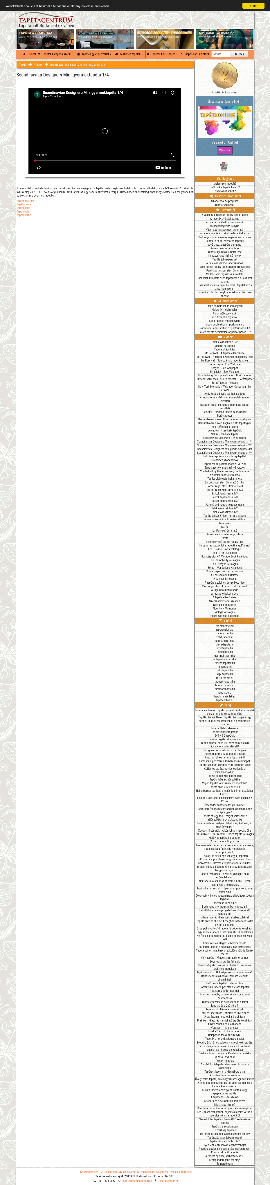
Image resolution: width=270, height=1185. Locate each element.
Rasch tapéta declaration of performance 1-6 (225, 328)
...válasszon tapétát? (224, 183)
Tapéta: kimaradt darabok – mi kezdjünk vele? (224, 765)
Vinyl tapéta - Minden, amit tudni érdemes (225, 957)
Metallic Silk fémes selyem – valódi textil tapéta (224, 1042)
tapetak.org (224, 692)
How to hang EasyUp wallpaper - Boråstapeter (224, 375)
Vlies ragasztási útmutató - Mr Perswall (224, 586)
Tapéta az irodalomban (225, 1126)
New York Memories (224, 608)
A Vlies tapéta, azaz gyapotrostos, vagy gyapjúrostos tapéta (224, 1091)
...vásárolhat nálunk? (225, 191)
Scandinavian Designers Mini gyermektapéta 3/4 (224, 449)
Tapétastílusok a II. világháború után (224, 1071)
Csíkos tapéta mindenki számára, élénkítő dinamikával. (224, 977)
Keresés (239, 54)
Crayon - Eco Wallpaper (224, 368)
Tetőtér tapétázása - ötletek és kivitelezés (224, 1013)
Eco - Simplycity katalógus (225, 560)
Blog (227, 705)
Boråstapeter (224, 415)
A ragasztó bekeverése (224, 593)
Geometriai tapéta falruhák (225, 961)
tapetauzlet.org (224, 629)
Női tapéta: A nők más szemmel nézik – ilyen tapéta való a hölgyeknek (225, 882)
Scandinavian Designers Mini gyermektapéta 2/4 (224, 445)
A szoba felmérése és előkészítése (224, 519)
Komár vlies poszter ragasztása (224, 534)
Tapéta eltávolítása (224, 349)
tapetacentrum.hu (169, 1181)
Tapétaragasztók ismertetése (225, 252)
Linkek (228, 621)
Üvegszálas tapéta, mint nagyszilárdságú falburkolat (224, 1079)
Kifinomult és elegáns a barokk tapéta (224, 943)
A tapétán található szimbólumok (224, 222)
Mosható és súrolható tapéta (224, 1031)
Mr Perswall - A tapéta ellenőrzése (225, 353)
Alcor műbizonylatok (224, 313)
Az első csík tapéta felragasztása (225, 504)
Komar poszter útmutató (224, 248)
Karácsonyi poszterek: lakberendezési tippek (225, 761)
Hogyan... (227, 179)
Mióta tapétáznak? (224, 1104)
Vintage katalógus (225, 346)
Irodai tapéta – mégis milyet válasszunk (224, 906)
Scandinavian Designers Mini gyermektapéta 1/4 (77, 64)
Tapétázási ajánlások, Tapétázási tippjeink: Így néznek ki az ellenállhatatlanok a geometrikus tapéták (224, 721)
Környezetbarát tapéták (224, 1152)
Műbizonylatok (227, 301)
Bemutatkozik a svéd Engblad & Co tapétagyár (224, 423)
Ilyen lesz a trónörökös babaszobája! (225, 1145)
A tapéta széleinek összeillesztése (225, 582)
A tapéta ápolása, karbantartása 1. (224, 1156)
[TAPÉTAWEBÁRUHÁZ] (45, 33)
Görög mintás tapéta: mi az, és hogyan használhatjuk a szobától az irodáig (224, 752)
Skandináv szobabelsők (224, 460)
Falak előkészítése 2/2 (225, 342)
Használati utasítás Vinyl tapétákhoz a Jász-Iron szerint (224, 294)
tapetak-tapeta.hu (225, 681)
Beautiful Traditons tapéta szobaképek (225, 412)
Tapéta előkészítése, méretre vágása (224, 515)
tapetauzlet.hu (225, 633)
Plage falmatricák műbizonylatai (224, 306)
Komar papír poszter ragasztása (224, 571)
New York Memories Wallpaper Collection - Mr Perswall (224, 388)
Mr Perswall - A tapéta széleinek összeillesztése (225, 357)
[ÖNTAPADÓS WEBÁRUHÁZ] (165, 33)
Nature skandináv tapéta (224, 434)
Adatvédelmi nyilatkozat (154, 1172)
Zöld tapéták (224, 998)
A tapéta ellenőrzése (225, 597)
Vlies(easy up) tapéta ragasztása (224, 542)
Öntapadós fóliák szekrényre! (224, 1035)
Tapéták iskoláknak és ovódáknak (225, 1009)
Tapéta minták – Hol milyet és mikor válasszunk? (225, 972)
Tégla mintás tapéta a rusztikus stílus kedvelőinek (224, 932)
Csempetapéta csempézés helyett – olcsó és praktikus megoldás (224, 966)
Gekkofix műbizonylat (224, 309)
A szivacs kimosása (224, 578)
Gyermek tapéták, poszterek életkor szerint (225, 994)
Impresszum (91, 1172)
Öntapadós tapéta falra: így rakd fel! (224, 805)
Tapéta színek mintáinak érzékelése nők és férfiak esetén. (224, 952)
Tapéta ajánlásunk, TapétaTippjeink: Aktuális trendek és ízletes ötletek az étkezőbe (224, 712)
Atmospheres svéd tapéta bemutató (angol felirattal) (224, 399)
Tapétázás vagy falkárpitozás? (224, 1137)
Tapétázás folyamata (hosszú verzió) (225, 464)
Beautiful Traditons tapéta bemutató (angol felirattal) (224, 406)
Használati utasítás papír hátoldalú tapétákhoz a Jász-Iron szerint (225, 286)
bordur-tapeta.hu (224, 685)
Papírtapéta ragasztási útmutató (224, 270)
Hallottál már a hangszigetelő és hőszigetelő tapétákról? (224, 912)
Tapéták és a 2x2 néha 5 (225, 1005)
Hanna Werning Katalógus (224, 616)
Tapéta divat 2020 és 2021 (224, 787)
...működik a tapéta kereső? (224, 187)
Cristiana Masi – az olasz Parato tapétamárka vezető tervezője (225, 1055)
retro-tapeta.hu (224, 678)
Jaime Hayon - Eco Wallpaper (225, 364)
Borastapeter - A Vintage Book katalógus (224, 556)
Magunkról (129, 1172)
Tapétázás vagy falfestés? (225, 1141)
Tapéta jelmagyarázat (224, 259)
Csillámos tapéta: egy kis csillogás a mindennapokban (224, 770)
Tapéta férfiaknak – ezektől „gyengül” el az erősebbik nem (224, 875)
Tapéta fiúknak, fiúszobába (225, 779)
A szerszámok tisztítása (225, 575)
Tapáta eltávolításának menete (224, 478)
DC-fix (224, 527)
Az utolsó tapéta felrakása (225, 475)
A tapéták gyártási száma (224, 218)
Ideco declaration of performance (224, 324)
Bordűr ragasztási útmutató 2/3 (225, 486)
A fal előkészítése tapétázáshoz (224, 263)
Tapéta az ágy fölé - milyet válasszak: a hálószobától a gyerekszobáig (224, 817)
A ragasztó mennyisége (224, 590)
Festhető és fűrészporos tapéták (225, 241)
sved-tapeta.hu (224, 637)
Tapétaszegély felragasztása (224, 739)
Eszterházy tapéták (225, 1130)
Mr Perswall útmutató (224, 530)
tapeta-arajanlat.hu (224, 696)
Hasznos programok (228, 196)
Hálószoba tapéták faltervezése (224, 983)
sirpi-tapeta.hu (225, 674)
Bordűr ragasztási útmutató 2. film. (224, 482)
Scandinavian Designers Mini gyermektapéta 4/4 (224, 452)
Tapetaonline (24, 215)
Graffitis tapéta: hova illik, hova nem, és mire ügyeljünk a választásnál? (225, 744)
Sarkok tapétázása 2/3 (225, 497)
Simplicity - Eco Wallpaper (225, 371)
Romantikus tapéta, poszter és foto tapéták (225, 987)
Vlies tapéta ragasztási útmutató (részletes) (224, 267)
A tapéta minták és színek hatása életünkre (224, 233)
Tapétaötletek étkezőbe (225, 728)
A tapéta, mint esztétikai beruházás (224, 1016)
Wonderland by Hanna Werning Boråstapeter (224, 471)
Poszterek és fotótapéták (225, 990)
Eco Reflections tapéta (225, 427)
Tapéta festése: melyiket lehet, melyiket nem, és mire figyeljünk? (225, 824)
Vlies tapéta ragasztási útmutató (224, 229)
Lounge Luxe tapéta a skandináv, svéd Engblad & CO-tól (224, 799)
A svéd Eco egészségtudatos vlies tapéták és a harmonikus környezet (224, 1084)
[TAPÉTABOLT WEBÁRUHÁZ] (224, 33)
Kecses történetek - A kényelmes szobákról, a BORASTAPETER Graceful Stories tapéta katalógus (224, 832)
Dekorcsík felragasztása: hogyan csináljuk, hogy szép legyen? (224, 810)
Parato (224, 538)
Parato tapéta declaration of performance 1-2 (224, 332)
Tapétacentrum (25, 201)
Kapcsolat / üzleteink (197, 54)
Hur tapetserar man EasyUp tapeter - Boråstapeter (225, 379)
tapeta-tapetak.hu (225, 663)
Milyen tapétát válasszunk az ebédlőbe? (225, 783)
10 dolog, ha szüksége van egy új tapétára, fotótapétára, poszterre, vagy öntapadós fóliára (225, 857)
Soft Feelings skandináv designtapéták (225, 456)
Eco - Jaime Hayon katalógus (224, 549)
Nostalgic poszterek (224, 605)
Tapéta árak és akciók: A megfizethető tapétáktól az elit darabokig (224, 922)
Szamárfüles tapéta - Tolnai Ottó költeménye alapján (224, 1121)
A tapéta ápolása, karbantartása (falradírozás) (225, 1148)
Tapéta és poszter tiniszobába (224, 776)
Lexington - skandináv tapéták (225, 430)
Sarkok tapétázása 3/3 (225, 493)
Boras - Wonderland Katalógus (225, 567)
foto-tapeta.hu (225, 670)
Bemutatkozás (224, 1163)
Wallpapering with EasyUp (224, 226)
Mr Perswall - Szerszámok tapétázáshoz (224, 360)
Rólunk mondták (225, 1060)
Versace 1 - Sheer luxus (224, 1027)
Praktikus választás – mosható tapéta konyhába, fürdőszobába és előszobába (224, 1022)
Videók (38, 64)
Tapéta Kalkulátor (225, 205)
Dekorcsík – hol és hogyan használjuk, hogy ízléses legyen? (224, 897)
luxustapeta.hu (225, 648)
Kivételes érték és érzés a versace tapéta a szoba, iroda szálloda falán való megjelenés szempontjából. (224, 849)
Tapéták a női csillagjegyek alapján (224, 1038)
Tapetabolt (23, 211)
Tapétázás (225, 523)
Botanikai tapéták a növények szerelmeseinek (225, 947)
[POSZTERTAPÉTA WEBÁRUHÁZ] (105, 33)
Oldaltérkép (110, 1172)
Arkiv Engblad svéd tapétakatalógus (224, 393)
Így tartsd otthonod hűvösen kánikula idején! (224, 1134)
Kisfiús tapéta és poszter (224, 841)
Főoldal (31, 54)
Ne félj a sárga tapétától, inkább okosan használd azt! (225, 937)
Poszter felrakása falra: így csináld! (225, 757)
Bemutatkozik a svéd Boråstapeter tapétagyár (224, 419)
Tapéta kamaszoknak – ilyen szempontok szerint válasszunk (225, 890)
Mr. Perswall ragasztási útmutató (225, 274)
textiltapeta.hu (225, 652)
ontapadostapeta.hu (224, 659)
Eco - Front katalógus (225, 553)
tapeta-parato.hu (224, 641)
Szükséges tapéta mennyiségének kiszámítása (224, 237)
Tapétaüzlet (23, 208)
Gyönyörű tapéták (225, 735)
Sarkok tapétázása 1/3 (225, 501)
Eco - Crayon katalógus (225, 564)
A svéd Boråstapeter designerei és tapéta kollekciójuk (225, 1066)
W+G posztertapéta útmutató (224, 244)
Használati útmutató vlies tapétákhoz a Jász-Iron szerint (225, 279)
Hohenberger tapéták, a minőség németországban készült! (224, 792)
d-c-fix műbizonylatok (224, 317)
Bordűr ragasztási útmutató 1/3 (225, 490)
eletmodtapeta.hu (225, 689)
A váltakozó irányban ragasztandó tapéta (224, 215)
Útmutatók (228, 210)
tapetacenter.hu (225, 626)
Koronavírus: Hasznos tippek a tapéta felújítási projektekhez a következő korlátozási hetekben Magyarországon (224, 866)
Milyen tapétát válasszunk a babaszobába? (224, 917)
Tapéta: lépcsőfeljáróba (224, 732)
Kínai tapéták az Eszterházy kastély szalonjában (224, 1108)
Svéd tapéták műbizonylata (224, 321)
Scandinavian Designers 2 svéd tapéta (224, 438)
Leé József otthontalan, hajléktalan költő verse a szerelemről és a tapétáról (224, 1113)
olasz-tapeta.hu (224, 644)
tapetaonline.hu (224, 700)
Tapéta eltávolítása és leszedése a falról (225, 1002)
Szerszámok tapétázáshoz (224, 601)
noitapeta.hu (225, 666)
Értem (253, 5)
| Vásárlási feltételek (180, 1172)
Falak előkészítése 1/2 (225, 512)
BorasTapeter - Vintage (224, 382)
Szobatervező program (224, 201)
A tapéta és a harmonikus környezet (224, 1101)
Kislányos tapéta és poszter (225, 837)
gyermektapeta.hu (224, 655)
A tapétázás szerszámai (225, 1097)
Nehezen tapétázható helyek (224, 255)
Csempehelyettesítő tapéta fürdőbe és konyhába (225, 928)
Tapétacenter (24, 204)
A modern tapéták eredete (224, 1075)
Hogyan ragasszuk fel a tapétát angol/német (224, 545)
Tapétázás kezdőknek (224, 903)
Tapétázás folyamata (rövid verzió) (225, 467)
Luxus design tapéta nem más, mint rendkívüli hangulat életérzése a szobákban (225, 1047)
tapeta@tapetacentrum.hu (137, 1181)
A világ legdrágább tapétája (224, 1160)
